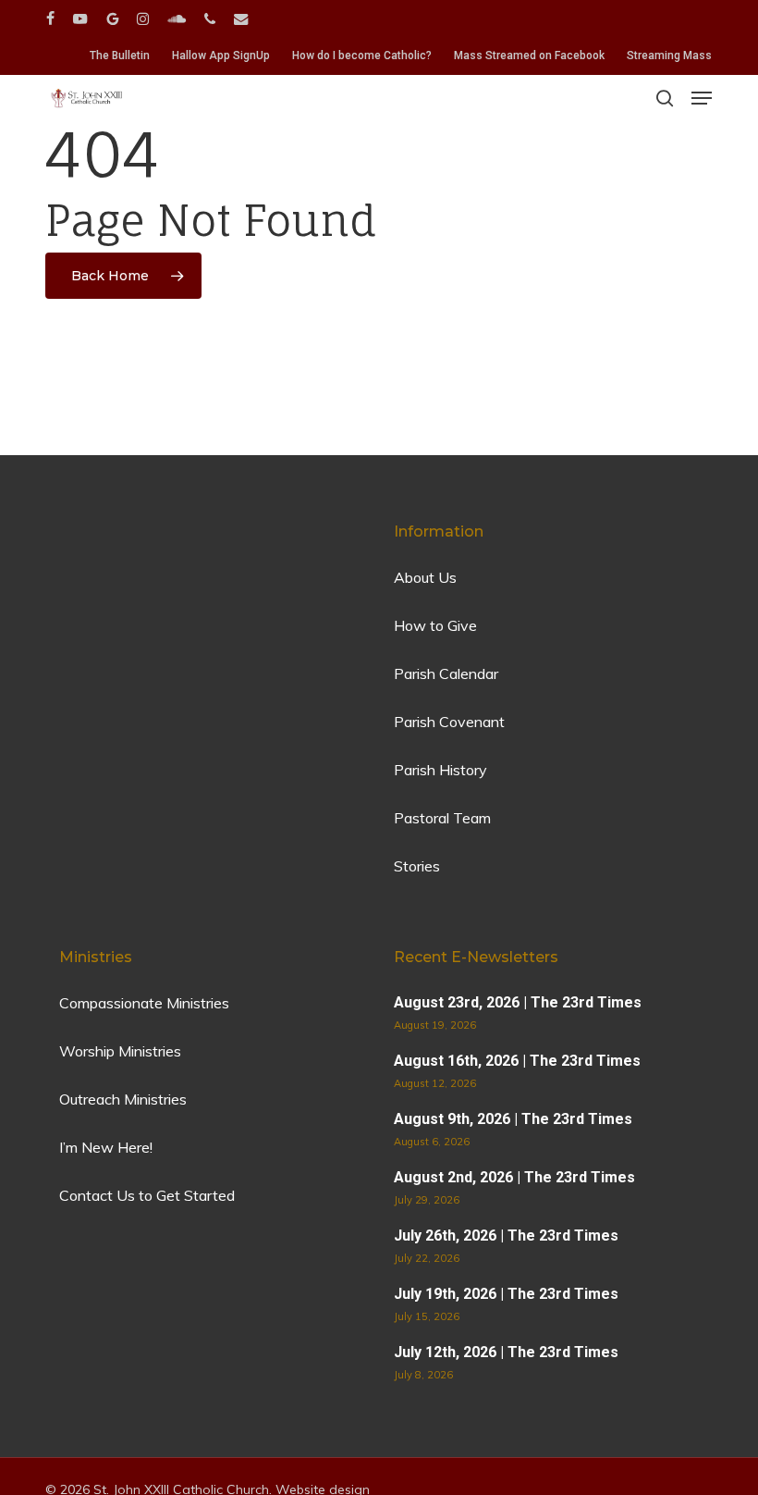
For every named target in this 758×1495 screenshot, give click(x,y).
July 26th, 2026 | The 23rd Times (506, 1235)
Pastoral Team (442, 818)
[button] (701, 98)
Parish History (440, 769)
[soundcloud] (176, 18)
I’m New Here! (106, 1147)
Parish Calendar (446, 673)
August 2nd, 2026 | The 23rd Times (514, 1177)
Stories (417, 866)
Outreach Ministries (123, 1099)
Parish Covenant (449, 721)
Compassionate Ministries (144, 1003)
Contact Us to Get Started (147, 1195)
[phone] (209, 18)
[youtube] (80, 18)
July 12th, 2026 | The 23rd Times (506, 1352)
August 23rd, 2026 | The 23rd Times (518, 1002)
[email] (241, 18)
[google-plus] (112, 18)
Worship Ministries (120, 1051)
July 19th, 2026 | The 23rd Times (506, 1294)
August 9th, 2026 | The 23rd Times (513, 1119)
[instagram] (143, 18)
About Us (425, 577)
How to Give (435, 625)
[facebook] (50, 18)
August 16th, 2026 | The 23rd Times (517, 1060)
